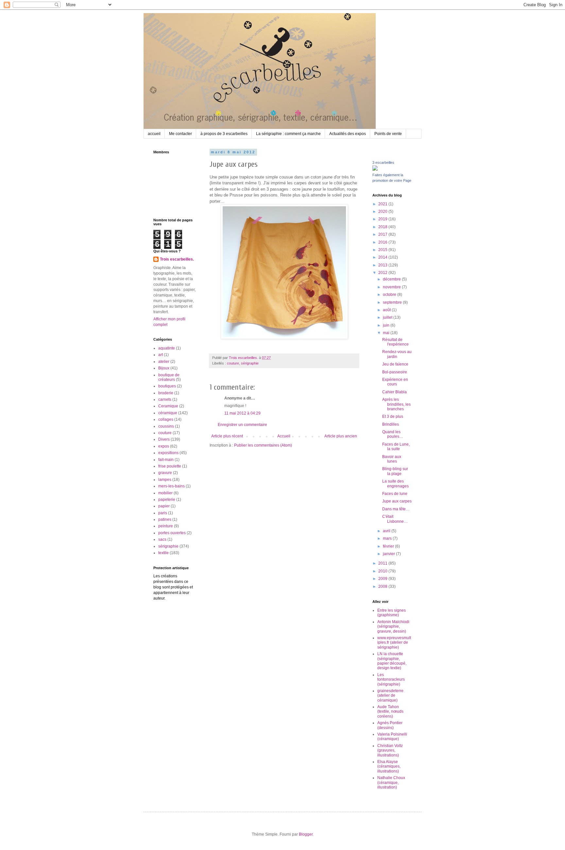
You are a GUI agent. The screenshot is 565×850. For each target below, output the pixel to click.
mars (388, 538)
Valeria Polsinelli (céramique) (392, 736)
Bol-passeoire (394, 372)
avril (387, 531)
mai (386, 333)
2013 (383, 265)
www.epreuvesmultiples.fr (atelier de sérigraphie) (394, 643)
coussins (166, 426)
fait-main (166, 459)
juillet (388, 317)
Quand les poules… (392, 434)
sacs (162, 539)
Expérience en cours (395, 381)
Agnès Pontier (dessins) (389, 725)
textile (163, 553)
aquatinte (166, 348)
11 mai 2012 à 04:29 (242, 413)
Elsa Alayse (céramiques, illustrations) (389, 766)
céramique (167, 413)
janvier (389, 554)
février (389, 546)
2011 (383, 563)
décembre (392, 279)
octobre (390, 294)
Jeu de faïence (395, 364)
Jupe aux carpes (397, 501)
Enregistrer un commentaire (242, 424)
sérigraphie (250, 363)
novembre (392, 287)
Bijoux (163, 368)
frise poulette (169, 466)
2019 (383, 219)
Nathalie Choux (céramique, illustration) (391, 782)
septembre (393, 302)
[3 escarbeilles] (375, 169)
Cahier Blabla (394, 392)
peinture (165, 526)
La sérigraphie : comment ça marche (288, 133)
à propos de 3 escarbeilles (224, 133)
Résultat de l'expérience (395, 342)
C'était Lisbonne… (395, 518)
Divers (164, 439)
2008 (383, 586)
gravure (165, 472)
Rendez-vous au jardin (397, 354)
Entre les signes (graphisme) (391, 612)
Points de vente (388, 133)
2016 (383, 242)
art (160, 354)
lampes (164, 479)
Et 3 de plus (392, 416)
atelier (163, 361)
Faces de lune (394, 493)
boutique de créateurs (169, 377)
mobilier (165, 493)
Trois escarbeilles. (177, 259)
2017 (383, 234)
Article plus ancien (340, 436)
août (387, 310)
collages (165, 419)
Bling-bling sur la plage (395, 471)
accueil (154, 133)
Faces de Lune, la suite (396, 446)
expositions (168, 452)
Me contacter (180, 133)
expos (163, 446)
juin (386, 325)
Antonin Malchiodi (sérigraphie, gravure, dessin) (393, 627)
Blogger (306, 834)
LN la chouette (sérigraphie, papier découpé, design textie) (391, 661)
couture (233, 363)
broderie (165, 393)
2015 (383, 249)
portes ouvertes (172, 533)
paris (162, 513)
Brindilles (390, 424)
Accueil (283, 436)
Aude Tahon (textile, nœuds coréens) (390, 712)
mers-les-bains (171, 486)
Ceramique (168, 406)
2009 (383, 578)
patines (164, 519)
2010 (383, 571)
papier (164, 506)
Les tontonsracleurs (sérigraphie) (391, 679)
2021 (383, 204)
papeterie (166, 499)
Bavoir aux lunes (391, 459)
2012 (383, 272)
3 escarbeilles (383, 162)
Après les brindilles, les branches (396, 404)
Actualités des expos (347, 133)
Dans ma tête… (396, 509)
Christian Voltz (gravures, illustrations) (390, 750)
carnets (164, 399)
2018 (383, 227)
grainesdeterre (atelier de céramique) (390, 695)
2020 (383, 211)
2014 (383, 257)
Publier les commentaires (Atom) (263, 445)
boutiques (167, 386)
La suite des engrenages (395, 483)
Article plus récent (227, 436)
